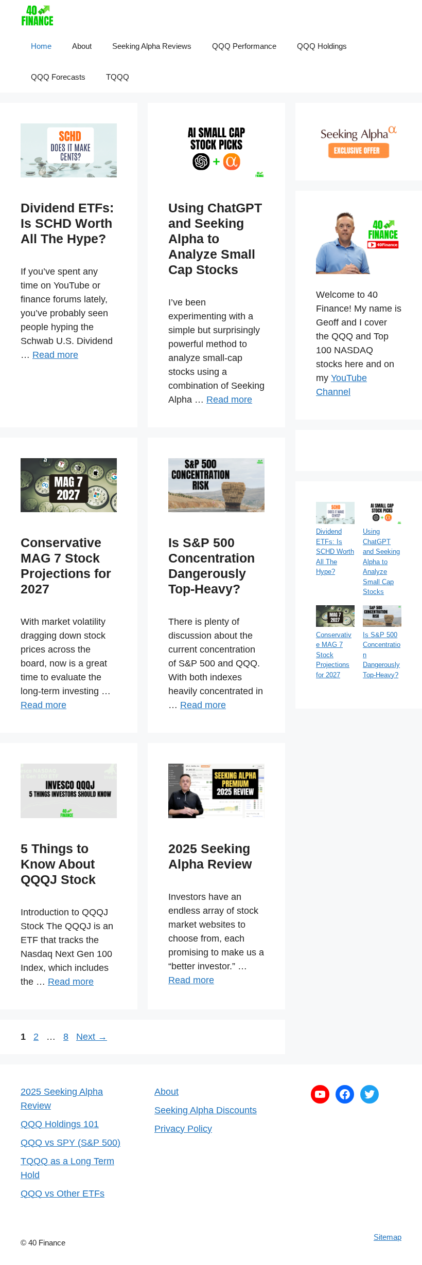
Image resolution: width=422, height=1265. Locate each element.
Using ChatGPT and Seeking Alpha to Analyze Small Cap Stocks (215, 239)
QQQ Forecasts (58, 77)
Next (91, 1037)
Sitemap (387, 1237)
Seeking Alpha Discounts (205, 1110)
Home (41, 46)
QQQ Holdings (322, 46)
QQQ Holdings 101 (60, 1124)
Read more (55, 355)
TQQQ (117, 77)
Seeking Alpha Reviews (151, 46)
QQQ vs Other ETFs (62, 1193)
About (82, 46)
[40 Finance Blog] (37, 15)
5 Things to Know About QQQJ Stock (58, 864)
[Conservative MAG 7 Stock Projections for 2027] (335, 617)
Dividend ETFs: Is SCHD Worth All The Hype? (67, 223)
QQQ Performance (244, 46)
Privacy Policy (183, 1129)
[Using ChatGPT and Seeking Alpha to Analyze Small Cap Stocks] (382, 514)
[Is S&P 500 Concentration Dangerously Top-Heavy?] (382, 617)
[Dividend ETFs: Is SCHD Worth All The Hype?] (335, 514)
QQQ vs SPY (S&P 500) (70, 1142)
